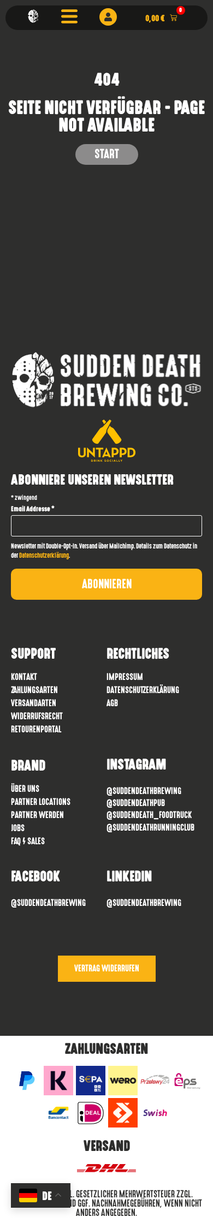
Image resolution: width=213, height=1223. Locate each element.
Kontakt (24, 677)
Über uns (25, 789)
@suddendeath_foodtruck (149, 815)
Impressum (124, 677)
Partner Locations (40, 802)
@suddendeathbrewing (48, 903)
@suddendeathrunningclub (150, 827)
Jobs (18, 828)
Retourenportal (36, 729)
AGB (112, 703)
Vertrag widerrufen (106, 968)
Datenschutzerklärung (44, 555)
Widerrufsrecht (37, 716)
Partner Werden (37, 815)
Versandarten (33, 703)
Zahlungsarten (34, 690)
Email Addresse (33, 509)
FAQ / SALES (28, 841)
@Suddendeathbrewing (143, 791)
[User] (108, 17)
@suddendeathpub (135, 803)
